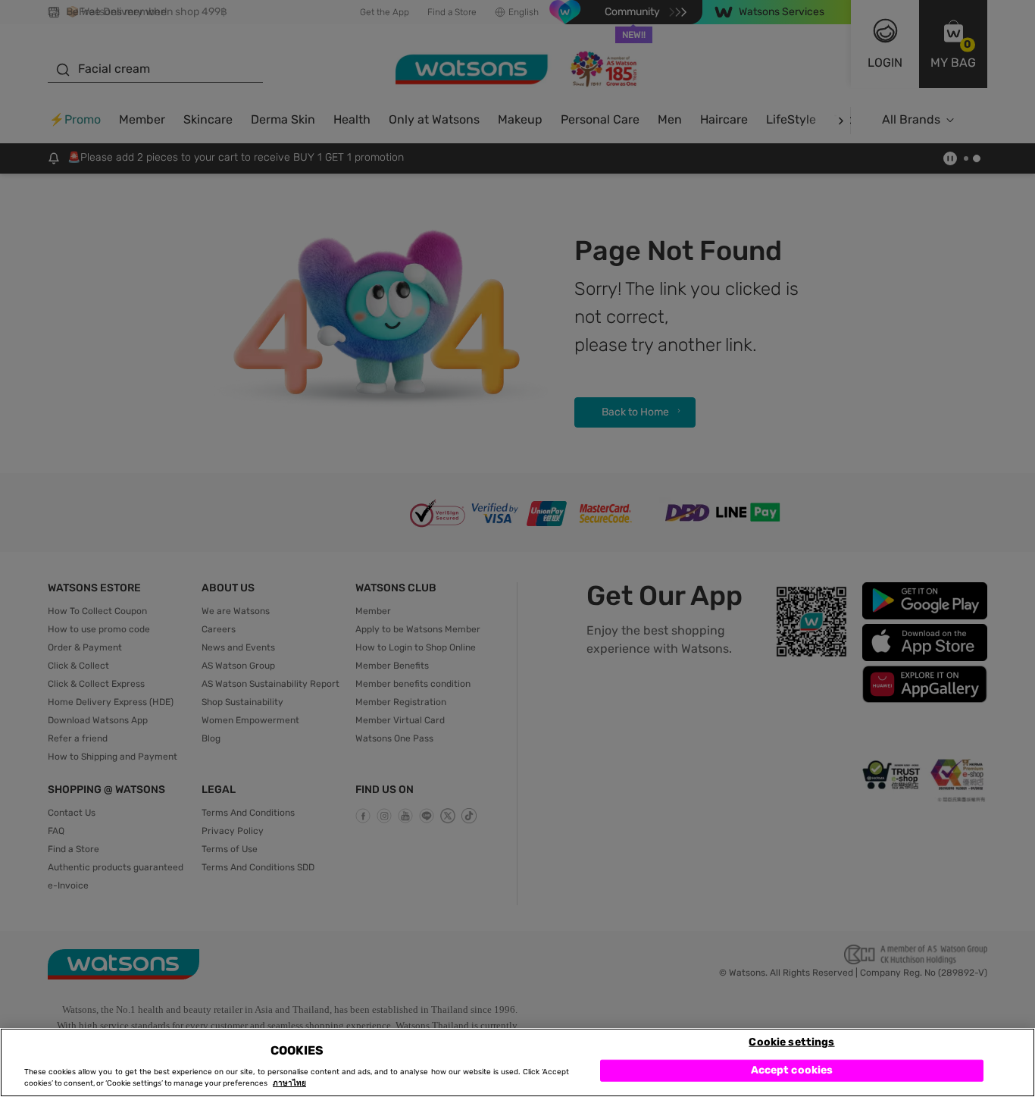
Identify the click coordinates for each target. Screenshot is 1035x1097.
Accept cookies (792, 1070)
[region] (517, 1062)
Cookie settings (791, 1041)
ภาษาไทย (289, 1083)
